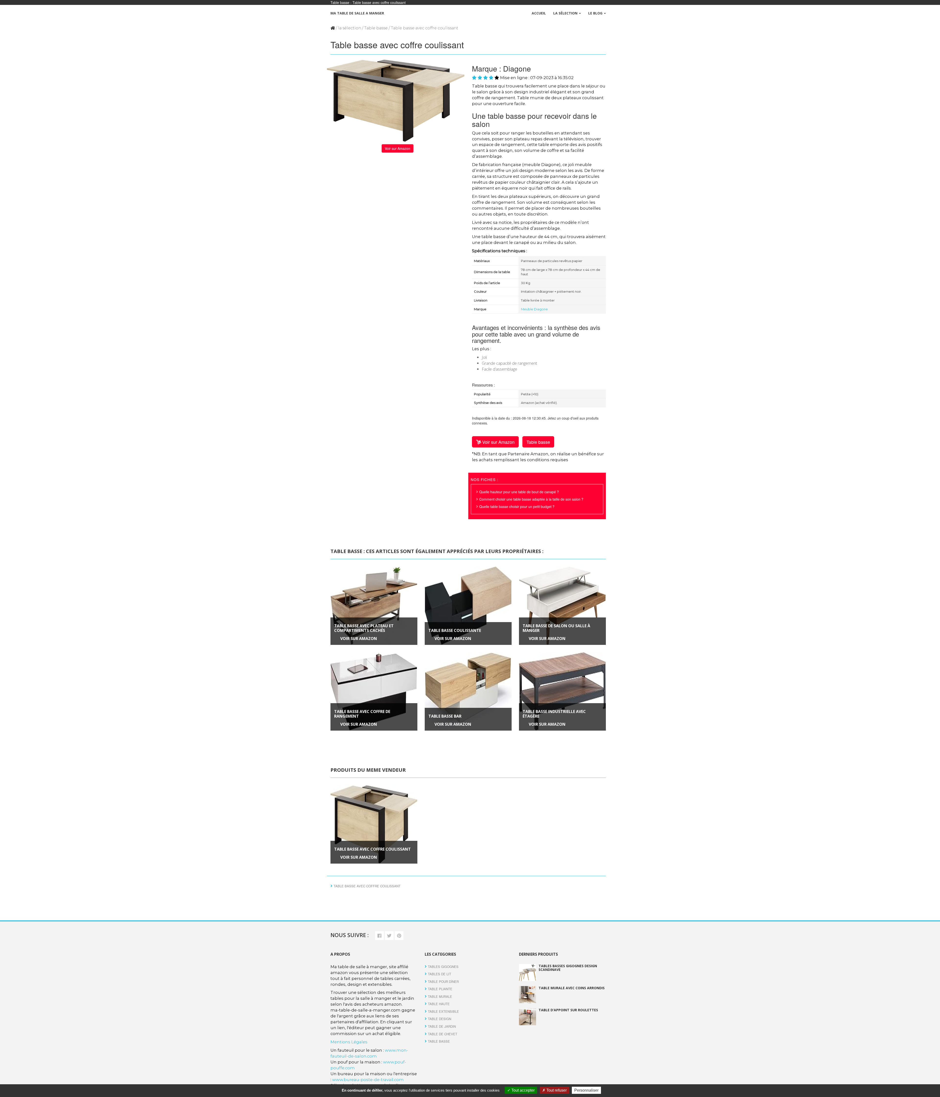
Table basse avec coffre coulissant (372, 849)
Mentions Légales (348, 1041)
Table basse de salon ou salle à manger (556, 628)
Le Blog (595, 13)
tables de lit (439, 974)
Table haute (439, 1003)
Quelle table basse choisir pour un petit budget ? (516, 506)
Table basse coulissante (454, 630)
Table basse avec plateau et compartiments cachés (364, 628)
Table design (439, 1018)
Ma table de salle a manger (357, 13)
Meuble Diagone (534, 309)
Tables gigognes (443, 966)
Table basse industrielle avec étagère (554, 714)
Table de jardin (442, 1026)
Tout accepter (522, 1090)
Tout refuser (556, 1090)
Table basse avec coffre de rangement (362, 714)
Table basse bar (444, 716)
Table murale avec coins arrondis (572, 988)
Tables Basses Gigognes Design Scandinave (568, 968)
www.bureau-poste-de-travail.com (368, 1079)
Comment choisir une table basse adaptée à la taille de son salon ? (531, 499)
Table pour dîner (443, 981)
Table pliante (440, 989)
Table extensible (443, 1011)
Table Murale (440, 996)
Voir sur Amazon (397, 148)
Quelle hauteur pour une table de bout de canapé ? (519, 491)
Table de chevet (442, 1034)
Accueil (539, 13)
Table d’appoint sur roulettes (568, 1010)
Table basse (376, 28)
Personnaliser (586, 1090)
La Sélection (565, 13)
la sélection (349, 28)
